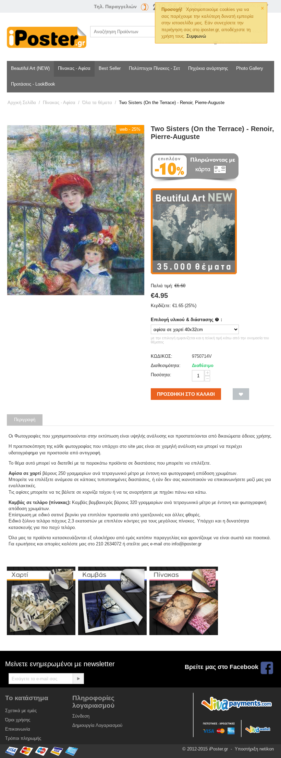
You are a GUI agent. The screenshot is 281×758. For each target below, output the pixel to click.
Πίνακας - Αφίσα (74, 68)
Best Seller (110, 68)
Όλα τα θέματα (97, 102)
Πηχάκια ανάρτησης (208, 68)
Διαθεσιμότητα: (166, 365)
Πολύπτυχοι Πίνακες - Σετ (154, 68)
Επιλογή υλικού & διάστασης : (186, 319)
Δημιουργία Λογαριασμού (97, 725)
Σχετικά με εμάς (21, 710)
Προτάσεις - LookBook (33, 84)
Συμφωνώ (196, 36)
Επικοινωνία (17, 729)
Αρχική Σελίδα (22, 102)
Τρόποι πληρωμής (23, 738)
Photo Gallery (249, 68)
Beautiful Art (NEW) (30, 68)
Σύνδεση (80, 716)
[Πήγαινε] (78, 678)
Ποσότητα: (161, 374)
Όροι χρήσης (17, 719)
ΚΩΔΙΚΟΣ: (161, 356)
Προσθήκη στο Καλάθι (186, 394)
